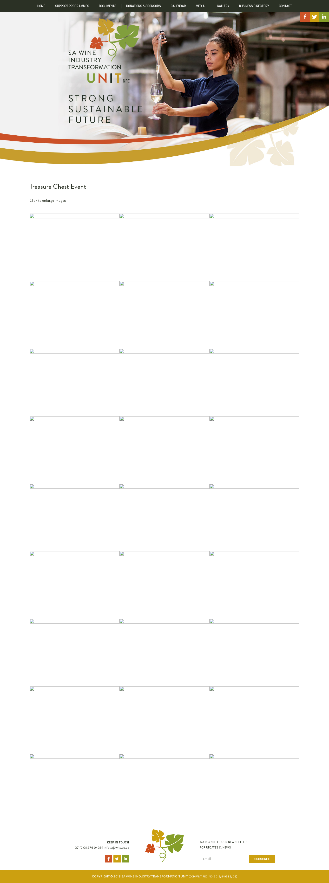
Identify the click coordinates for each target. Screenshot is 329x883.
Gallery (223, 6)
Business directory (254, 6)
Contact (285, 6)
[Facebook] (305, 17)
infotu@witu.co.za (116, 847)
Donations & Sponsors (143, 6)
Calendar (178, 6)
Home (41, 6)
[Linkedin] (324, 17)
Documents (107, 6)
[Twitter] (314, 17)
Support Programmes (72, 6)
